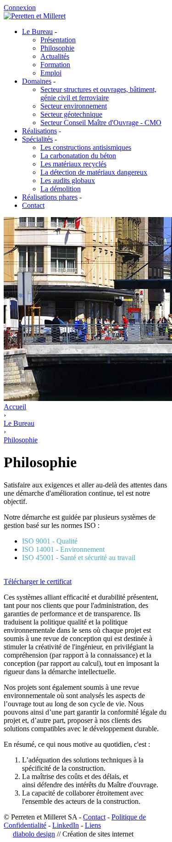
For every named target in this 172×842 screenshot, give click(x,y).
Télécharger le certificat (38, 581)
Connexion (20, 7)
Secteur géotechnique (71, 114)
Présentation (58, 40)
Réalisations (39, 131)
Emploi (50, 73)
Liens (93, 825)
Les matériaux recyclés (73, 164)
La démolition (60, 189)
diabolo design (34, 834)
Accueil (15, 407)
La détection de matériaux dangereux (93, 172)
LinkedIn (65, 825)
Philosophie (57, 48)
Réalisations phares (50, 197)
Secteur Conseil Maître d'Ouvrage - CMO (100, 122)
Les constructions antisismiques (85, 147)
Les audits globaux (67, 180)
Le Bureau (37, 31)
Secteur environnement (73, 106)
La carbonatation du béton (78, 156)
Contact (33, 205)
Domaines (36, 81)
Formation (55, 65)
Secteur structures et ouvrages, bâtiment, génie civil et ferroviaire (98, 94)
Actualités (54, 56)
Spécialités (37, 139)
